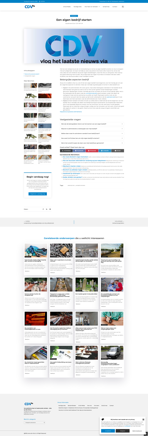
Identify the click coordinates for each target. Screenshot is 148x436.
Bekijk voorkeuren (137, 430)
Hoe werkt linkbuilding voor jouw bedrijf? (60, 362)
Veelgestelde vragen (30, 76)
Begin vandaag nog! (38, 176)
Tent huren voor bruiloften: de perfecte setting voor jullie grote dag (111, 261)
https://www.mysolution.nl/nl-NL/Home (71, 111)
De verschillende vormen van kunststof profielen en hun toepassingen (110, 295)
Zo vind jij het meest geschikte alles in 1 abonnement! (34, 362)
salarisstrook (71, 185)
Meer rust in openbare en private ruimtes (60, 260)
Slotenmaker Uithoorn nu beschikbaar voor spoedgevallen (44, 120)
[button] (143, 419)
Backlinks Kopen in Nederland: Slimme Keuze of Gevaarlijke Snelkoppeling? (78, 407)
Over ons (89, 405)
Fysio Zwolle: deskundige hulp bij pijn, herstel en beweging (35, 260)
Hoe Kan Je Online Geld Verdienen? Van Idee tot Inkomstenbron (75, 410)
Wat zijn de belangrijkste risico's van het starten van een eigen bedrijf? (92, 124)
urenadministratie (80, 185)
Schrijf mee (106, 6)
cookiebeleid (127, 426)
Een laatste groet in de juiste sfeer (86, 294)
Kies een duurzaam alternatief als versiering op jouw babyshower (84, 160)
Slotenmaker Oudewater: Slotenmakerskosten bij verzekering (44, 151)
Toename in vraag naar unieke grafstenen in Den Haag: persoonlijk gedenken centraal (60, 295)
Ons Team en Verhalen (91, 6)
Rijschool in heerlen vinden (72, 166)
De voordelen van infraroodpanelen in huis (32, 328)
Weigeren (122, 430)
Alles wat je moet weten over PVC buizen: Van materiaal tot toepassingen (86, 329)
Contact (114, 6)
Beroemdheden (72, 405)
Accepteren (108, 430)
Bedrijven (74, 16)
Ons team (96, 405)
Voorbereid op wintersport (71, 173)
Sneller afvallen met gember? (72, 177)
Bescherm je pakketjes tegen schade (75, 170)
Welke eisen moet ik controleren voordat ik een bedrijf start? (92, 133)
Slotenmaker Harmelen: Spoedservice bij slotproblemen (43, 110)
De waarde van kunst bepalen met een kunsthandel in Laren (29, 162)
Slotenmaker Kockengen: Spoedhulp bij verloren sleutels (44, 90)
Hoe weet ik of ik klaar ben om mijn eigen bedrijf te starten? (92, 138)
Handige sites (78, 6)
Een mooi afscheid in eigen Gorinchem (75, 157)
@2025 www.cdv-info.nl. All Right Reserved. (35, 433)
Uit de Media (67, 6)
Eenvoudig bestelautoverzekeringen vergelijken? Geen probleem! (110, 363)
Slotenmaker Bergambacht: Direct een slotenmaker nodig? (44, 141)
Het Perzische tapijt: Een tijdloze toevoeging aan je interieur (60, 328)
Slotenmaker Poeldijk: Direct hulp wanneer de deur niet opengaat (44, 131)
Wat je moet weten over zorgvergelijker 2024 (108, 328)
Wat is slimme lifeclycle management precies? (83, 362)
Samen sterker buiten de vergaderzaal (32, 294)
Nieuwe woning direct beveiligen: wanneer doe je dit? (44, 162)
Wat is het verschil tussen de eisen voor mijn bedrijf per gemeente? (92, 143)
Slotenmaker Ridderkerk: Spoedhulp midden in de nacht (29, 151)
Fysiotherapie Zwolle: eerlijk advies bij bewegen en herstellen (87, 260)
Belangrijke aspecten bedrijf (32, 74)
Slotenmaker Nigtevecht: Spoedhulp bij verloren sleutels (29, 120)
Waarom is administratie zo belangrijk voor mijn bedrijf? (92, 128)
